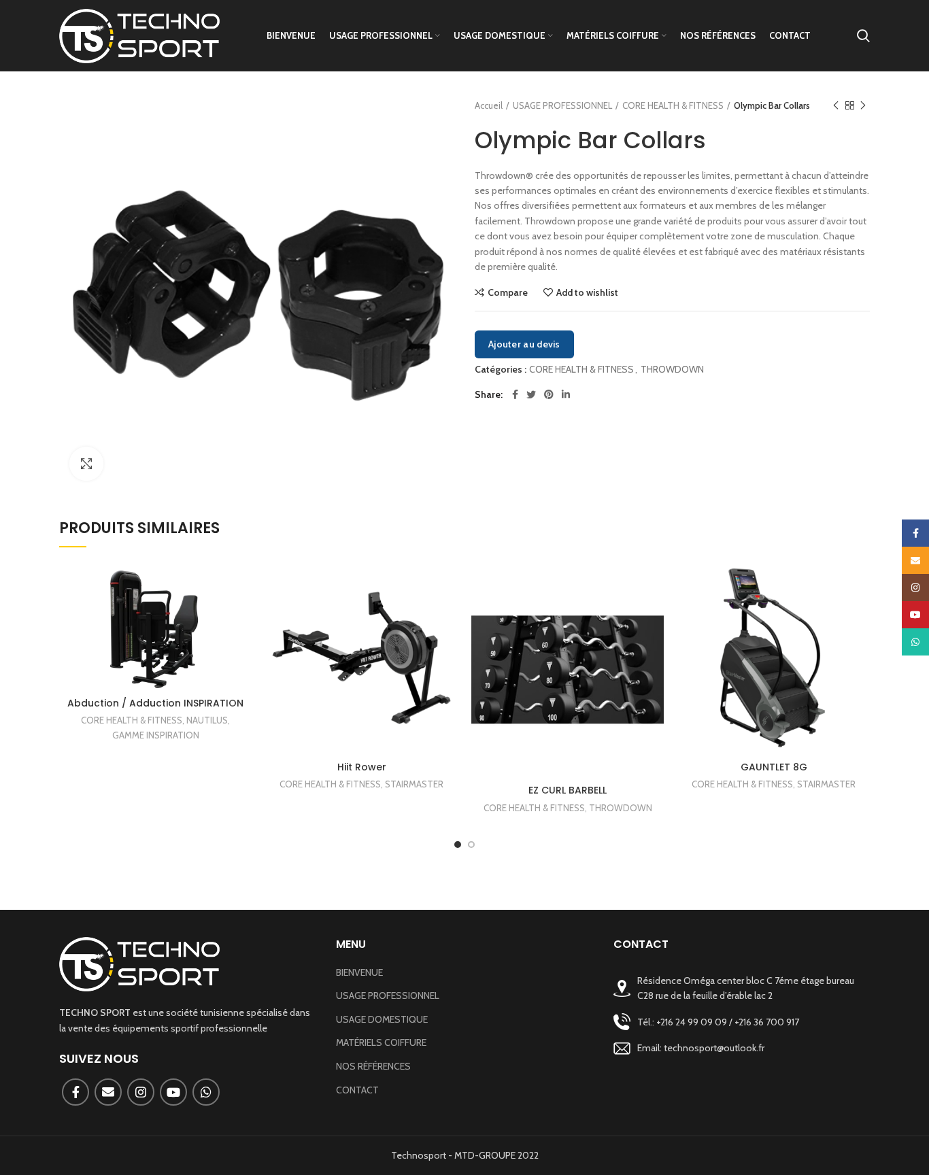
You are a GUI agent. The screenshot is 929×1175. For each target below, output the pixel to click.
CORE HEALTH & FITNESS (673, 105)
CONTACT (357, 1090)
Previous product (836, 105)
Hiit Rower (361, 767)
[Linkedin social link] (566, 394)
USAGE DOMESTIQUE (382, 1019)
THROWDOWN (672, 369)
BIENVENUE (359, 972)
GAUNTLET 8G (774, 767)
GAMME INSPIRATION (155, 735)
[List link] (741, 1021)
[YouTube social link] (173, 1092)
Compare (508, 292)
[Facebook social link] (515, 394)
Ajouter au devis (524, 344)
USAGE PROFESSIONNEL (562, 105)
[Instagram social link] (140, 1092)
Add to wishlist (587, 292)
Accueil (489, 105)
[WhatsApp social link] (206, 1092)
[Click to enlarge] (86, 464)
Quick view (241, 614)
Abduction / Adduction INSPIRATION (155, 703)
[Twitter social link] (531, 394)
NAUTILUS (207, 720)
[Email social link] (108, 1092)
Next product (863, 105)
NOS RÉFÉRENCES (373, 1066)
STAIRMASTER (414, 784)
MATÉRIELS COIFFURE (381, 1042)
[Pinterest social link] (549, 394)
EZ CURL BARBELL (567, 790)
